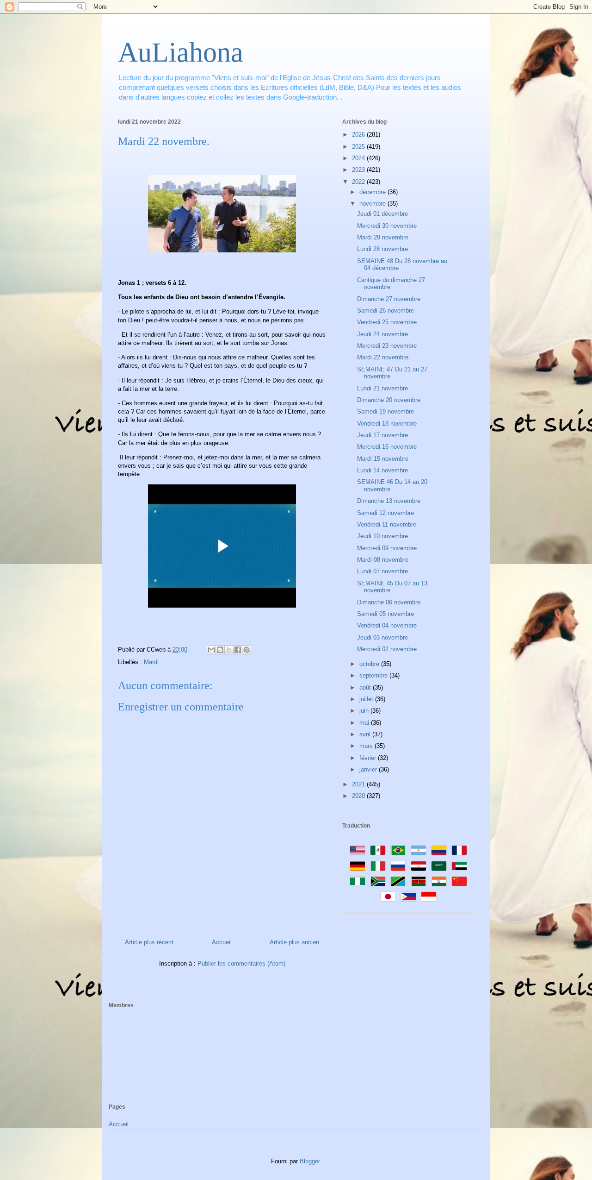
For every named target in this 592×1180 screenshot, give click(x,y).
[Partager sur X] (229, 649)
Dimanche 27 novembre (388, 298)
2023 (359, 169)
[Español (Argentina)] (418, 850)
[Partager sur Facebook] (237, 649)
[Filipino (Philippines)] (408, 896)
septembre (374, 675)
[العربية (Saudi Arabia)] (439, 866)
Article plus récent (149, 942)
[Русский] (398, 866)
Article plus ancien (294, 942)
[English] (357, 850)
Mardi (151, 662)
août (366, 687)
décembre (373, 191)
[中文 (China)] (459, 881)
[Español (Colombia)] (439, 850)
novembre (373, 203)
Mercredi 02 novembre (387, 649)
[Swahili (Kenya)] (418, 881)
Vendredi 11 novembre (386, 524)
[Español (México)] (378, 850)
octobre (370, 663)
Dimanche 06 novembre (388, 602)
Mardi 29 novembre (382, 237)
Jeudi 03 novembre (382, 637)
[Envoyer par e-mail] (211, 649)
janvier (369, 769)
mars (367, 745)
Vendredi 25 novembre (387, 322)
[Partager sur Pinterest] (246, 649)
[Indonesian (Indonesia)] (429, 896)
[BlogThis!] (220, 649)
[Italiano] (378, 866)
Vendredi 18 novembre (387, 423)
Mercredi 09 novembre (387, 548)
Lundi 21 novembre (382, 388)
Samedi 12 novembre (385, 512)
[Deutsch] (357, 866)
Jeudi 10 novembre (382, 536)
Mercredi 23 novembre (387, 345)
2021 (359, 784)
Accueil (222, 942)
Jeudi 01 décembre (382, 213)
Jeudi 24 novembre (382, 334)
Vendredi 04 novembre (387, 625)
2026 (359, 134)
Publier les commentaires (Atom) (241, 963)
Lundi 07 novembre (382, 571)
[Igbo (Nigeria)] (357, 881)
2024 (359, 158)
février (368, 757)
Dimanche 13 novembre (388, 500)
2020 (359, 795)
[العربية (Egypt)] (418, 866)
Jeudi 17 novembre (382, 435)
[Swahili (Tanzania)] (398, 881)
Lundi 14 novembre (382, 470)
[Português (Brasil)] (398, 850)
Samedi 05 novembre (385, 613)
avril (365, 734)
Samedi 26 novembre (385, 310)
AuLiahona (180, 52)
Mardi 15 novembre (382, 458)
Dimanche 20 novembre (388, 399)
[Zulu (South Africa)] (378, 881)
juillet (367, 699)
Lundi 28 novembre (382, 248)
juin (364, 710)
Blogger (310, 1161)
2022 (359, 181)
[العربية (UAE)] (459, 866)
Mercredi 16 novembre (387, 446)
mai (365, 722)
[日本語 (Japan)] (388, 896)
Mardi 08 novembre (382, 559)
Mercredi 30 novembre (387, 225)
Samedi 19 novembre (385, 411)
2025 (359, 146)
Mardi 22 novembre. (383, 357)
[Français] (459, 850)
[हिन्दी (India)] (439, 881)
